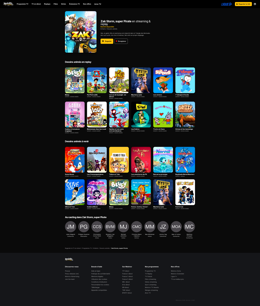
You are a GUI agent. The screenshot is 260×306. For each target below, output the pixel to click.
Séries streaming (151, 282)
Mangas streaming (151, 290)
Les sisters (157, 95)
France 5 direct (127, 279)
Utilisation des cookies (99, 279)
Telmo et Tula (114, 174)
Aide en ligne (95, 271)
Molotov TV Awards (152, 287)
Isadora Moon (92, 207)
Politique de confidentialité (100, 274)
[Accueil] (8, 4)
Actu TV (148, 293)
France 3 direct (127, 276)
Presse (67, 271)
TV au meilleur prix (177, 279)
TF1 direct (125, 271)
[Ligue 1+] (227, 4)
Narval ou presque (160, 174)
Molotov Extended (177, 274)
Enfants (103, 29)
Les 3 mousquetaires (95, 174)
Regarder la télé (244, 4)
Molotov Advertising (72, 276)
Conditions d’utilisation (99, 282)
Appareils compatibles (99, 290)
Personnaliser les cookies (100, 285)
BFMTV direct (127, 293)
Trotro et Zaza (159, 129)
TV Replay (148, 274)
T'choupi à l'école (182, 95)
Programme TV (150, 271)
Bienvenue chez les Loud (96, 129)
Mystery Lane (136, 95)
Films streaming (150, 279)
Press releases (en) (72, 274)
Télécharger (95, 287)
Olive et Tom (70, 207)
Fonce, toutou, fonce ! (139, 207)
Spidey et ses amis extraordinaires (116, 130)
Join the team (70, 279)
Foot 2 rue (179, 207)
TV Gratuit (148, 276)
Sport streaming (150, 285)
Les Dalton (135, 129)
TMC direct (126, 290)
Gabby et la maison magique (72, 130)
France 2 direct (127, 274)
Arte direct (126, 285)
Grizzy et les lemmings (184, 129)
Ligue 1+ (174, 276)
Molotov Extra (176, 271)
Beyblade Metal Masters (184, 174)
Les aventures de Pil (139, 174)
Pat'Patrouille (92, 95)
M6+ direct (126, 282)
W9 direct (125, 287)
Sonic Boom (69, 174)
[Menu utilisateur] (255, 4)
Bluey (67, 95)
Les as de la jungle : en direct (117, 96)
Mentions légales (97, 276)
